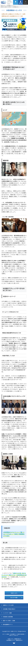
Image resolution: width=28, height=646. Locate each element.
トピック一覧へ (14, 597)
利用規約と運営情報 (8, 616)
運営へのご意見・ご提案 (9, 620)
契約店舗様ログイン (8, 624)
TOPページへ (14, 593)
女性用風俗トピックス (11, 5)
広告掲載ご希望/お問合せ (9, 609)
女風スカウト (3, 5)
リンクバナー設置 (7, 613)
